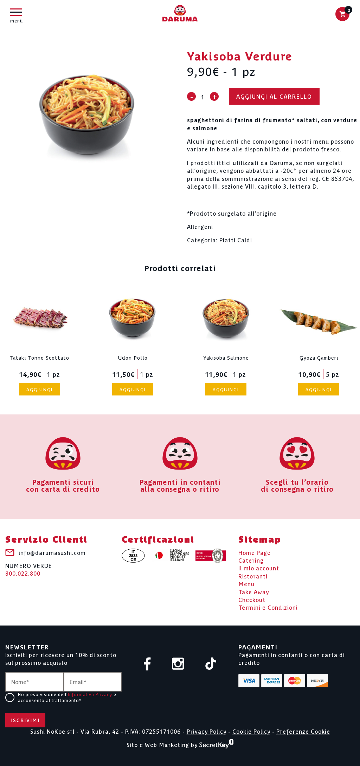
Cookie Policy (251, 731)
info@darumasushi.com (52, 552)
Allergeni (200, 226)
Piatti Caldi (235, 239)
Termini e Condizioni (268, 607)
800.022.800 (28, 569)
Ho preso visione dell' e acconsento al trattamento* (67, 697)
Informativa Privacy (90, 694)
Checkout (251, 599)
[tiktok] (210, 664)
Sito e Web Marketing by (163, 744)
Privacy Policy (206, 731)
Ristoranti (253, 576)
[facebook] (147, 664)
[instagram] (178, 664)
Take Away (253, 591)
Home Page (254, 552)
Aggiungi (39, 389)
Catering (251, 560)
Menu (246, 583)
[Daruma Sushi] (180, 14)
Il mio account (258, 567)
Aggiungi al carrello (274, 96)
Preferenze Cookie (303, 731)
